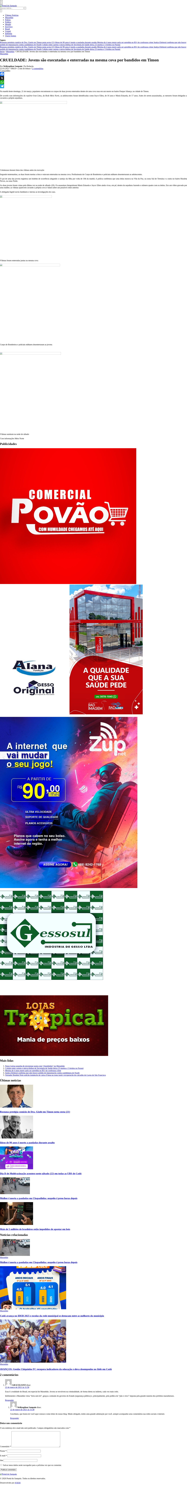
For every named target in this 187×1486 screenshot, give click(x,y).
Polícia (8, 20)
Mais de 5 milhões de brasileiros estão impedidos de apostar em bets (35, 1229)
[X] (93, 78)
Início (2, 51)
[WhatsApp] (93, 82)
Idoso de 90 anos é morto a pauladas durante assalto (76, 42)
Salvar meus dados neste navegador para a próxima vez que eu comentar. (32, 1465)
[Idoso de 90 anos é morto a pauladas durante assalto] (16, 1138)
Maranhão (9, 17)
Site (1, 1460)
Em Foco (8, 27)
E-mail (3, 1456)
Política (8, 22)
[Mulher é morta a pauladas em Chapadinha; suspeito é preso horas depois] (15, 1193)
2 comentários (37, 68)
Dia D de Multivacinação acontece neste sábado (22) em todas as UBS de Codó (41, 1173)
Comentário (5, 1446)
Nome (3, 1451)
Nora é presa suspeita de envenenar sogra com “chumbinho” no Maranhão (35, 1066)
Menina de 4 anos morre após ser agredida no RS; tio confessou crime (125, 42)
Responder (9, 1400)
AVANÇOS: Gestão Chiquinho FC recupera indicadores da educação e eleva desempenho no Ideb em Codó (56, 1369)
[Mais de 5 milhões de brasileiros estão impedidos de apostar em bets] (16, 1224)
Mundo (8, 24)
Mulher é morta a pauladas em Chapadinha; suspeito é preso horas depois (38, 1198)
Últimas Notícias (11, 15)
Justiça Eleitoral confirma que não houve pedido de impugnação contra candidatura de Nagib (42, 1073)
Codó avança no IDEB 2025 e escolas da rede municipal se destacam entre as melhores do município (52, 1315)
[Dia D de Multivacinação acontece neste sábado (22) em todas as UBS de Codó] (16, 1168)
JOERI (17, 1483)
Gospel (8, 31)
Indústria (8, 33)
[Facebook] (93, 74)
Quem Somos (10, 36)
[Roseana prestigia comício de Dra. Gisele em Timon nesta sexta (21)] (16, 1107)
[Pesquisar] (25, 8)
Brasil (7, 29)
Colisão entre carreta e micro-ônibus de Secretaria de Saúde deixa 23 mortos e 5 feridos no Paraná (81, 45)
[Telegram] (93, 86)
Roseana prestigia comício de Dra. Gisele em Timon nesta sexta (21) (27, 42)
